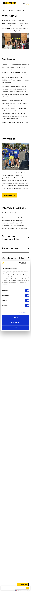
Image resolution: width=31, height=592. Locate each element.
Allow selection (15, 322)
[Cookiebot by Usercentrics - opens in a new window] (19, 263)
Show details (22, 312)
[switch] (27, 295)
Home (3, 10)
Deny (15, 327)
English (19, 590)
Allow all (15, 317)
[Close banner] (28, 262)
